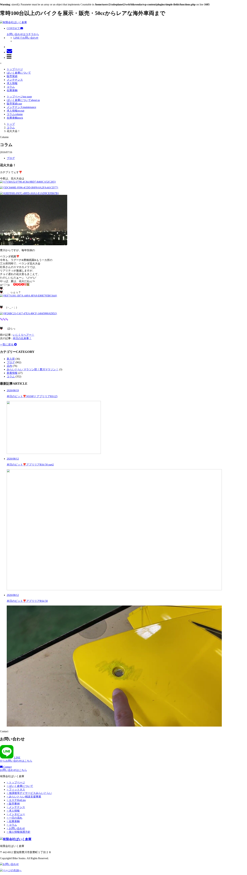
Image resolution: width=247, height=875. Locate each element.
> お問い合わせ (16, 828)
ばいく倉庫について (19, 72)
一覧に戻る (7, 344)
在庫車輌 (12, 90)
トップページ (15, 69)
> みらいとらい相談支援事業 (24, 796)
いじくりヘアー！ (23, 334)
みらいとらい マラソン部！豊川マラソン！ (32, 369)
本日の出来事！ (22, 338)
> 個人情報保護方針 (18, 831)
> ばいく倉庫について (20, 786)
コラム (11, 86)
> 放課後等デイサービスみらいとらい (29, 793)
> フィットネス (16, 789)
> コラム (12, 824)
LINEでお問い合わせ (25, 37)
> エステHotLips (16, 800)
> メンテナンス (16, 807)
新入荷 (11, 358)
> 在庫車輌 (13, 821)
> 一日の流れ (14, 817)
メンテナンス (15, 79)
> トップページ (16, 782)
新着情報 (12, 373)
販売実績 (12, 76)
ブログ (11, 158)
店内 (9, 365)
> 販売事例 (13, 803)
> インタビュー (16, 814)
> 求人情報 (13, 810)
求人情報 (12, 83)
